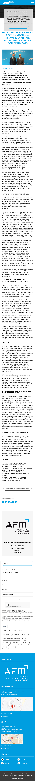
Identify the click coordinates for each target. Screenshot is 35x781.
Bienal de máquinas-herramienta (11, 638)
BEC (4, 647)
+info (6, 617)
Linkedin (6, 759)
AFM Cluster (25, 642)
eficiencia (26, 634)
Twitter (23, 759)
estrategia (11, 647)
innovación (6, 634)
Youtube (6, 763)
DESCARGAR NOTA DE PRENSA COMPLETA (17, 488)
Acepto (18, 26)
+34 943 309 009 (7, 713)
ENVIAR (4, 626)
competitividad (16, 634)
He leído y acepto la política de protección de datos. (16, 599)
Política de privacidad (17, 778)
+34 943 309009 (19, 546)
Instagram (24, 763)
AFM (25, 638)
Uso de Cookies (23, 22)
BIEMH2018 (6, 642)
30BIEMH (15, 642)
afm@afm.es (17, 550)
